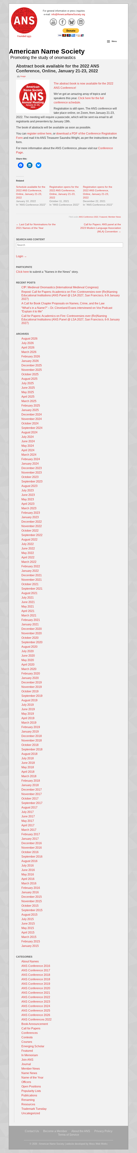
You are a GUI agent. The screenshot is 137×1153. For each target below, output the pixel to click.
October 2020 (30, 637)
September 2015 (31, 910)
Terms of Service (68, 1134)
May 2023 (27, 499)
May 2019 (27, 713)
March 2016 (28, 883)
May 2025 (27, 392)
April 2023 (27, 503)
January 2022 (30, 570)
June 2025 (28, 387)
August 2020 (29, 646)
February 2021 (30, 619)
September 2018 (31, 749)
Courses (26, 1041)
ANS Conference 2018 (35, 974)
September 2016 (31, 856)
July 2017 (27, 811)
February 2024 (30, 459)
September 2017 (31, 803)
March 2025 (28, 401)
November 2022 (31, 526)
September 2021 (31, 588)
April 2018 (27, 771)
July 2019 (27, 704)
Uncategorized (30, 1113)
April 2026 (27, 347)
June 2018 (28, 762)
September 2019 (31, 695)
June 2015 (28, 923)
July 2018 (27, 758)
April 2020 (27, 664)
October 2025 (30, 374)
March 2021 (28, 615)
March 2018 (28, 776)
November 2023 (31, 472)
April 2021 (27, 610)
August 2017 (29, 807)
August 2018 (29, 753)
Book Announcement (34, 1023)
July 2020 (27, 651)
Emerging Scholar (32, 1046)
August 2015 (29, 914)
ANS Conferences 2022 (36, 1019)
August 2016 (29, 861)
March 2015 (28, 936)
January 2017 (30, 838)
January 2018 (30, 785)
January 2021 (30, 624)
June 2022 (28, 548)
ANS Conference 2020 (35, 988)
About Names (30, 961)
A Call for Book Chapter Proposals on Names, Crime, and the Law (63, 303)
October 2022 (30, 530)
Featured (103, 217)
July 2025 (27, 383)
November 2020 (31, 633)
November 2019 (31, 686)
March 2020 (28, 669)
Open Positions (31, 1086)
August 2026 (29, 338)
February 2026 (30, 356)
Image (23, 76)
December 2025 (31, 365)
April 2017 (27, 825)
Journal (26, 1064)
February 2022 (30, 566)
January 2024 (30, 463)
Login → (21, 256)
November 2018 (31, 740)
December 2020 (31, 628)
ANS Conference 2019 (35, 983)
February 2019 (30, 727)
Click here (22, 271)
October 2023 (30, 477)
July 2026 (27, 343)
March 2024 (28, 454)
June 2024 (28, 441)
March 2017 (28, 829)
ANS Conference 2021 (35, 992)
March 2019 (28, 722)
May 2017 (27, 820)
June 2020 (28, 655)
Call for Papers (30, 1028)
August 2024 (29, 432)
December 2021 (31, 575)
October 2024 (30, 423)
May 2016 (27, 874)
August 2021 (29, 593)
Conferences (29, 1032)
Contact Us (32, 1131)
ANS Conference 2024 (35, 1006)
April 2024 (27, 450)
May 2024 (27, 445)
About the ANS (80, 1131)
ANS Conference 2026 (35, 1015)
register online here (39, 133)
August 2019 (29, 700)
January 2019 (30, 731)
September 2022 (31, 535)
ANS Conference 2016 (35, 965)
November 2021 (31, 579)
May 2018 (27, 767)
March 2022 (28, 561)
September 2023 (31, 481)
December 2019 (31, 682)
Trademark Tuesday (34, 1108)
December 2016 (31, 843)
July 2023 (27, 490)
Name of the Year (32, 1077)
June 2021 (28, 602)
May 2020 (27, 660)
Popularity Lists (31, 1090)
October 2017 (30, 798)
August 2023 (29, 485)
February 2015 (30, 941)
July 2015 (27, 919)
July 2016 (27, 865)
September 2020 (31, 642)
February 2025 (30, 405)
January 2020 (30, 677)
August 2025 (29, 378)
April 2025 (27, 396)
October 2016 (30, 852)
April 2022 (27, 557)
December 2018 (31, 736)
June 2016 (28, 869)
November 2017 (31, 794)
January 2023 (30, 517)
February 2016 (30, 887)
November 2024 (31, 418)
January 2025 (30, 410)
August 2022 (29, 539)
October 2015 (30, 905)
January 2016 (30, 892)
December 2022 (31, 521)
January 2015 (30, 945)
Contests (27, 1037)
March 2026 (28, 351)
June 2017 (28, 816)
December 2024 (31, 414)
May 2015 (27, 928)
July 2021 (27, 597)
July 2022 (27, 544)
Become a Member (55, 1131)
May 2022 (27, 552)
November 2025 (31, 369)
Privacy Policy (103, 1131)
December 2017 (31, 789)
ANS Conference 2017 (35, 970)
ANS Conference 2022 (88, 217)
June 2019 (28, 709)
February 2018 (30, 780)
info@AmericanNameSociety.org (68, 14)
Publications (29, 1095)
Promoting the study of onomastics (43, 57)
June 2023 (28, 494)
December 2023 (31, 468)
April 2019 (27, 718)
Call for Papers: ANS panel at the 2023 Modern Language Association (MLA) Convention (100, 228)
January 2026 (30, 360)
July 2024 (27, 436)
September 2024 (31, 427)
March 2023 (28, 508)
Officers (26, 1082)
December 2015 (31, 896)
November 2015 (31, 901)
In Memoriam (29, 1055)
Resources (28, 1104)
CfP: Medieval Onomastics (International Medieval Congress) (59, 287)
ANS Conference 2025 (35, 1010)
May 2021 (27, 606)
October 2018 (30, 744)
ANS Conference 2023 (35, 1001)
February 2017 (30, 834)
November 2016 (31, 847)
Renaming (28, 1099)
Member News (114, 217)
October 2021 (30, 584)
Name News (29, 1073)
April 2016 (27, 878)
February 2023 (30, 512)
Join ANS (27, 1059)
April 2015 (27, 932)
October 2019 (30, 691)
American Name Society (47, 51)
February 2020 (30, 673)
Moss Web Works (98, 1143)
